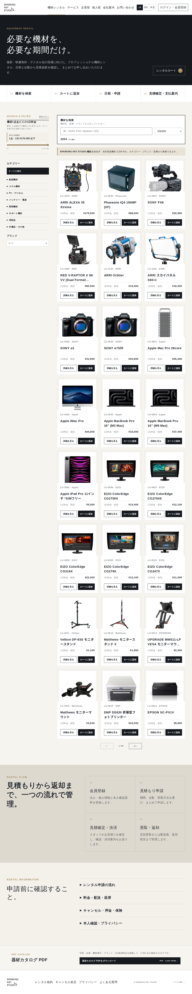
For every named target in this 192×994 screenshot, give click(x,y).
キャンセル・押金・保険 (102, 910)
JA (139, 7)
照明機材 (13, 206)
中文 (152, 7)
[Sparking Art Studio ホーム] (10, 7)
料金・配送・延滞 (97, 897)
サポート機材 (15, 213)
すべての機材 (15, 171)
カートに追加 (86, 222)
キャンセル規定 (66, 982)
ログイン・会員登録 (173, 7)
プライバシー (88, 982)
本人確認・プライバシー (102, 923)
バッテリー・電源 (18, 200)
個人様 (96, 7)
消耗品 (12, 220)
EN (145, 7)
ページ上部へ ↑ (179, 982)
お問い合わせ (125, 7)
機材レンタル (56, 7)
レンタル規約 (44, 982)
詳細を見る (68, 222)
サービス (73, 7)
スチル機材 (14, 186)
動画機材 (13, 179)
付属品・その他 (16, 227)
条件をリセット (44, 116)
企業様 (85, 7)
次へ (135, 746)
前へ (107, 746)
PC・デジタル (16, 193)
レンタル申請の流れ (99, 885)
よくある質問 (109, 982)
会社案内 (109, 7)
